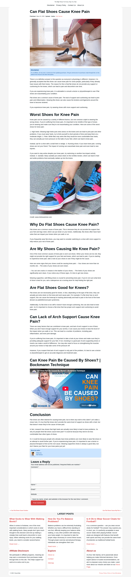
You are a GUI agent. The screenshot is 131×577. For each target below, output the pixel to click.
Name (33, 484)
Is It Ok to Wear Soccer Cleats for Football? (103, 520)
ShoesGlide (17, 573)
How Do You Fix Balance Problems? (60, 520)
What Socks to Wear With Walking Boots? (26, 520)
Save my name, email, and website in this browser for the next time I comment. (60, 499)
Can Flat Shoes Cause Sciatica (19, 510)
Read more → (14, 544)
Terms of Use (111, 573)
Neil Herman (59, 16)
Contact (50, 559)
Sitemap (51, 563)
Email (33, 489)
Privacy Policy (103, 573)
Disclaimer (118, 573)
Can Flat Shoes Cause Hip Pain (111, 510)
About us (51, 555)
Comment (35, 467)
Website (34, 494)
